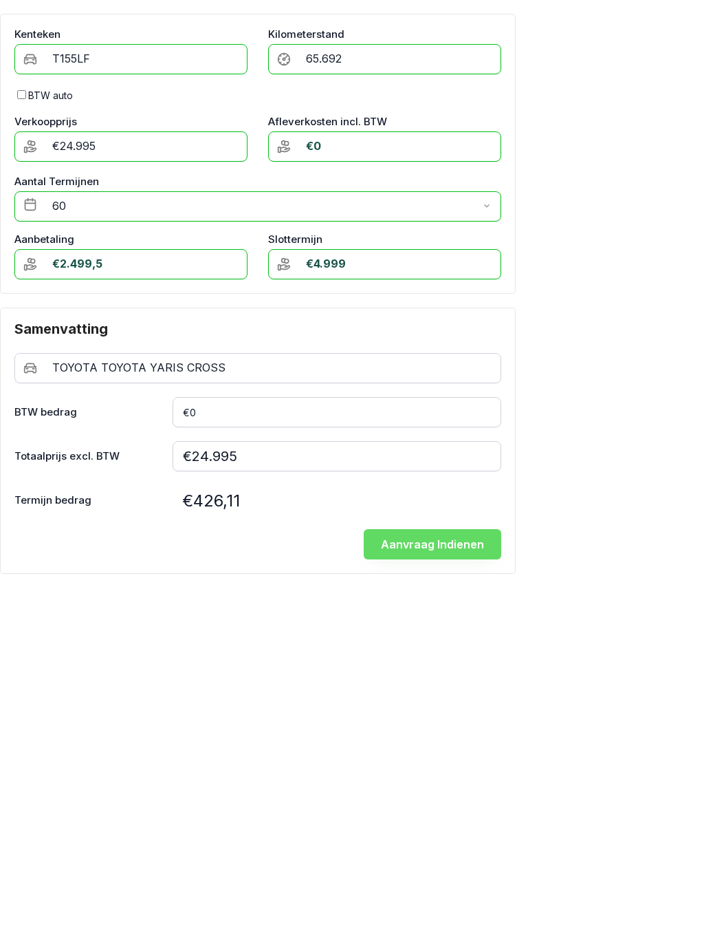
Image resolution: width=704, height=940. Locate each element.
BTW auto (50, 95)
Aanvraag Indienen (432, 544)
